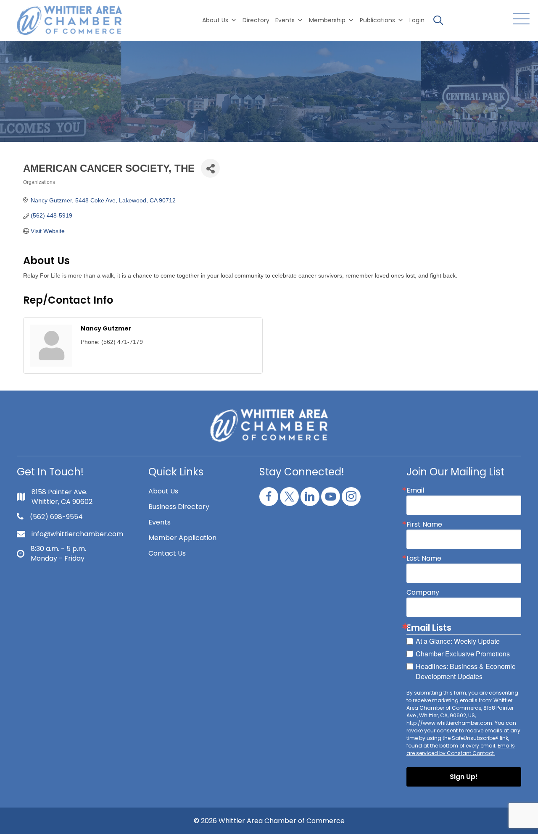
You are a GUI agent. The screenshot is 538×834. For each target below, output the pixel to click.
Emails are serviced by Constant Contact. (460, 749)
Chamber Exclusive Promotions (463, 653)
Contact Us (167, 553)
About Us (215, 20)
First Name (424, 524)
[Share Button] (210, 168)
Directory (256, 20)
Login (417, 20)
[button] (519, 19)
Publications (377, 20)
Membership (327, 20)
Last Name (423, 558)
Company (422, 592)
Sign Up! (463, 777)
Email (415, 490)
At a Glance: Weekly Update (458, 641)
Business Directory (178, 506)
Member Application (182, 538)
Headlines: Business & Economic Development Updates (465, 671)
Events (159, 522)
